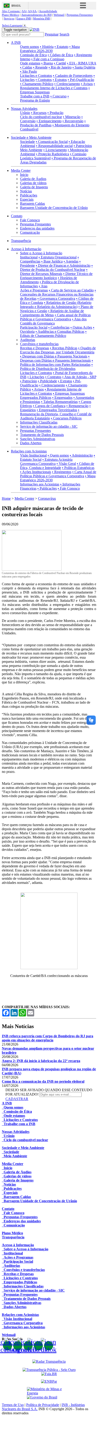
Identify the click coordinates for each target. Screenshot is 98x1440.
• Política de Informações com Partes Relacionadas (56, 362)
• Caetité (60, 63)
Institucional (29, 257)
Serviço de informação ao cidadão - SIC (48, 426)
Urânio (25, 113)
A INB (16, 42)
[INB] (34, 29)
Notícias (26, 191)
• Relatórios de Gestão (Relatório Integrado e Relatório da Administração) (55, 305)
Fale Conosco (30, 220)
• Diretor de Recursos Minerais (54, 272)
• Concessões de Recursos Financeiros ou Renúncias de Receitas (58, 294)
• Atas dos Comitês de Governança (53, 321)
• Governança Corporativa (56, 298)
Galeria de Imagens (34, 187)
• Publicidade (47, 381)
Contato (16, 216)
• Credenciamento (67, 84)
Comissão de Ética (33, 55)
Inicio (24, 175)
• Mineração (71, 117)
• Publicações (47, 488)
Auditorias (27, 340)
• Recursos (38, 113)
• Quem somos (58, 455)
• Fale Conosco (69, 488)
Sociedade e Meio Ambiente (31, 137)
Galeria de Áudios (33, 179)
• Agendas (71, 261)
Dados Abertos (30, 443)
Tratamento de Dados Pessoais (42, 435)
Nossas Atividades (24, 109)
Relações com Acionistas (29, 451)
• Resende (40, 67)
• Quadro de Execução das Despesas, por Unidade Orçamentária (58, 350)
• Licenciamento (55, 150)
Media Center (21, 170)
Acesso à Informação (26, 249)
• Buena (47, 63)
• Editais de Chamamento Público (53, 334)
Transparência (21, 241)
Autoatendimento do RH (36, 15)
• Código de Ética (60, 55)
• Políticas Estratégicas (78, 468)
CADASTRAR (16, 1099)
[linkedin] (38, 1345)
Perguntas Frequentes (80, 15)
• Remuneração (77, 406)
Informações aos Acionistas (39, 484)
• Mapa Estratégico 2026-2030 (50, 49)
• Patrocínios (83, 146)
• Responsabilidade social (54, 146)
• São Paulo (28, 71)
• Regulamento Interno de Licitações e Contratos (57, 86)
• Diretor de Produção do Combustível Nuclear (56, 268)
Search (64, 34)
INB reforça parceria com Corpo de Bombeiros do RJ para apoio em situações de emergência (47, 1038)
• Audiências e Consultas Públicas (60, 331)
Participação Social (33, 327)
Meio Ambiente (31, 150)
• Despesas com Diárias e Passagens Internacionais (55, 358)
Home (6, 498)
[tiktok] (48, 1345)
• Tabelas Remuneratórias (59, 402)
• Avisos (87, 84)
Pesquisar (52, 34)
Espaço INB (23, 18)
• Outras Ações (81, 327)
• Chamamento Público (36, 84)
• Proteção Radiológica (52, 154)
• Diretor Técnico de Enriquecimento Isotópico (56, 276)
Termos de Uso (13, 1405)
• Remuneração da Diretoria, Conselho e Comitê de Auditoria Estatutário (56, 414)
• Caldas (26, 67)
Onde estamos (30, 63)
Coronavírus (47, 498)
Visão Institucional (33, 455)
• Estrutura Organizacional (58, 257)
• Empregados (62, 398)
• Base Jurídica (52, 261)
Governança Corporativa (38, 464)
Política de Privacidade (42, 1405)
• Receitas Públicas (63, 348)
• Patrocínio (28, 381)
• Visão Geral (66, 464)
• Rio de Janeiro (60, 67)
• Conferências (59, 327)
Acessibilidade (48, 11)
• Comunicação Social (52, 142)
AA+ (24, 11)
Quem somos (29, 47)
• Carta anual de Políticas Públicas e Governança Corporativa (55, 317)
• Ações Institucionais (35, 472)
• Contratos (44, 80)
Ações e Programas (34, 290)
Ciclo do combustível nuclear (41, 117)
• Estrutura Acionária (57, 459)
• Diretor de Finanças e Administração (63, 265)
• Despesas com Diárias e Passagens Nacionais (53, 356)
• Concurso (58, 96)
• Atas (43, 286)
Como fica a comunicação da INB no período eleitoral (43, 1081)
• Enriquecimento (49, 121)
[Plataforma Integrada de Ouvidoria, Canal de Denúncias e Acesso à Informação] (49, 1374)
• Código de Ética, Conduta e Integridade (57, 466)
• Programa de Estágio (44, 98)
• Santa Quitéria (83, 67)
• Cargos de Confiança (49, 406)
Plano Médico (10, 15)
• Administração (81, 455)
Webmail (59, 15)
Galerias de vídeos (33, 183)
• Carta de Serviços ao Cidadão (71, 290)
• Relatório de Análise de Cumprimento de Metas (52, 313)
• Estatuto (61, 47)
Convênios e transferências (39, 344)
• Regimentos (61, 472)
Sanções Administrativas (37, 439)
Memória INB (41, 18)
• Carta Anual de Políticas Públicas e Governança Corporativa (58, 474)
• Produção (55, 113)
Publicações (28, 195)
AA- (34, 11)
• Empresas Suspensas (69, 393)
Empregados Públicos (35, 398)
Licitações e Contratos (36, 76)
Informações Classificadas (38, 422)
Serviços (9, 18)
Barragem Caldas (32, 203)
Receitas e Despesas (34, 348)
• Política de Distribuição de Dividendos (56, 367)
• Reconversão (72, 121)
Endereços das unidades (37, 228)
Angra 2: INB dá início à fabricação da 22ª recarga (41, 1061)
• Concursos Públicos (66, 418)
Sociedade (27, 142)
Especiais (27, 199)
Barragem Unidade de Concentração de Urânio (54, 208)
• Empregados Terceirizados (57, 410)
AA (30, 11)
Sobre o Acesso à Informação (41, 253)
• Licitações (35, 377)
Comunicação (30, 232)
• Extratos (60, 80)
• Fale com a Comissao (47, 59)
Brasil (16, 6)
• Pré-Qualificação (81, 80)
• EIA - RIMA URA (81, 63)
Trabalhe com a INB (34, 96)
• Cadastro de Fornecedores (73, 76)
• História (47, 47)
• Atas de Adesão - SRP (79, 377)
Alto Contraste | (11, 11)
